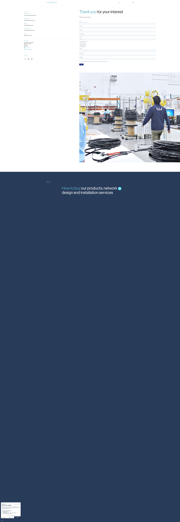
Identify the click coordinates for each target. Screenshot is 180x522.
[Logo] (54, 2)
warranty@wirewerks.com (28, 25)
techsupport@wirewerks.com (29, 30)
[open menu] (119, 3)
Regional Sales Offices (28, 49)
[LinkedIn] (28, 59)
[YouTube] (32, 59)
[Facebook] (25, 59)
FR (133, 2)
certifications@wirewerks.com (29, 20)
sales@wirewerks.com (28, 35)
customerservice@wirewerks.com (30, 15)
